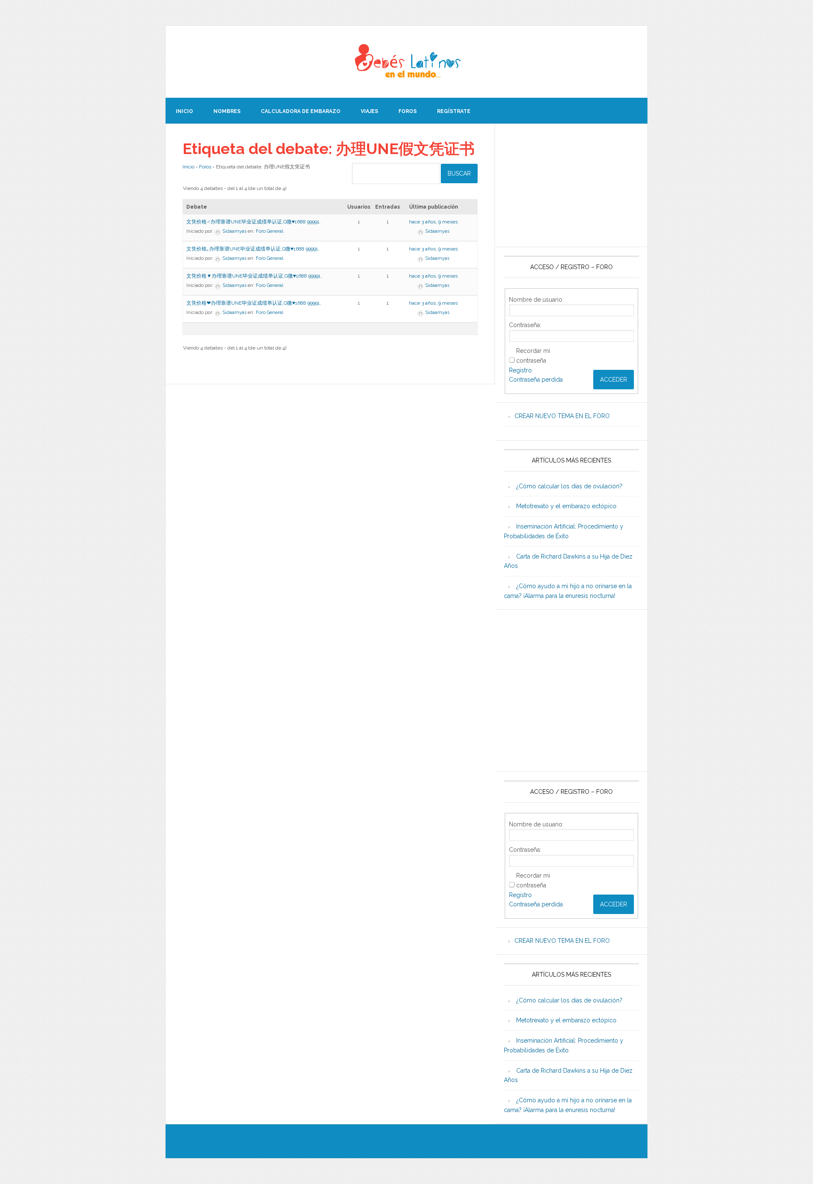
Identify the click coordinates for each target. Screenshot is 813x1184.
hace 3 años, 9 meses (433, 222)
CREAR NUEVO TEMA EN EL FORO (562, 416)
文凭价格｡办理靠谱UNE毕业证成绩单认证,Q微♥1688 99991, (252, 249)
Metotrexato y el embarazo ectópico (566, 506)
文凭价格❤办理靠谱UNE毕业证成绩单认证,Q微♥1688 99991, (253, 303)
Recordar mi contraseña (533, 355)
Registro (520, 370)
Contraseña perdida (536, 379)
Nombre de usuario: (536, 299)
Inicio (188, 167)
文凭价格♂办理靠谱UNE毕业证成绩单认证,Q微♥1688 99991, (253, 222)
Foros (205, 167)
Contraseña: (525, 325)
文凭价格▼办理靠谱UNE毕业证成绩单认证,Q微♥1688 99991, (254, 276)
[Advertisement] (571, 185)
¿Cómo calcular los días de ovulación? (569, 486)
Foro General (269, 231)
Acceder (613, 379)
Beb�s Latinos (406, 62)
